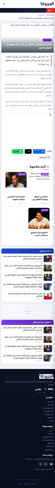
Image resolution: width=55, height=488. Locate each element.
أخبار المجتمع (49, 414)
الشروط (26, 483)
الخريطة (20, 483)
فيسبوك (38, 151)
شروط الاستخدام (48, 440)
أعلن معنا (51, 443)
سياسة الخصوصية (48, 436)
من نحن (51, 430)
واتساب (16, 151)
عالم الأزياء (50, 417)
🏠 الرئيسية (50, 15)
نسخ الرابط (43, 157)
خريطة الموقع (49, 449)
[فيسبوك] (40, 464)
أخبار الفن (41, 15)
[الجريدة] (47, 4)
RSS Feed (50, 446)
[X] (45, 464)
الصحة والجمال (49, 411)
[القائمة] (3, 4)
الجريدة (17, 479)
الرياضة (51, 420)
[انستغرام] (51, 464)
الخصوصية (34, 483)
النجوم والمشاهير (48, 408)
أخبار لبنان (51, 401)
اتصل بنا (51, 433)
